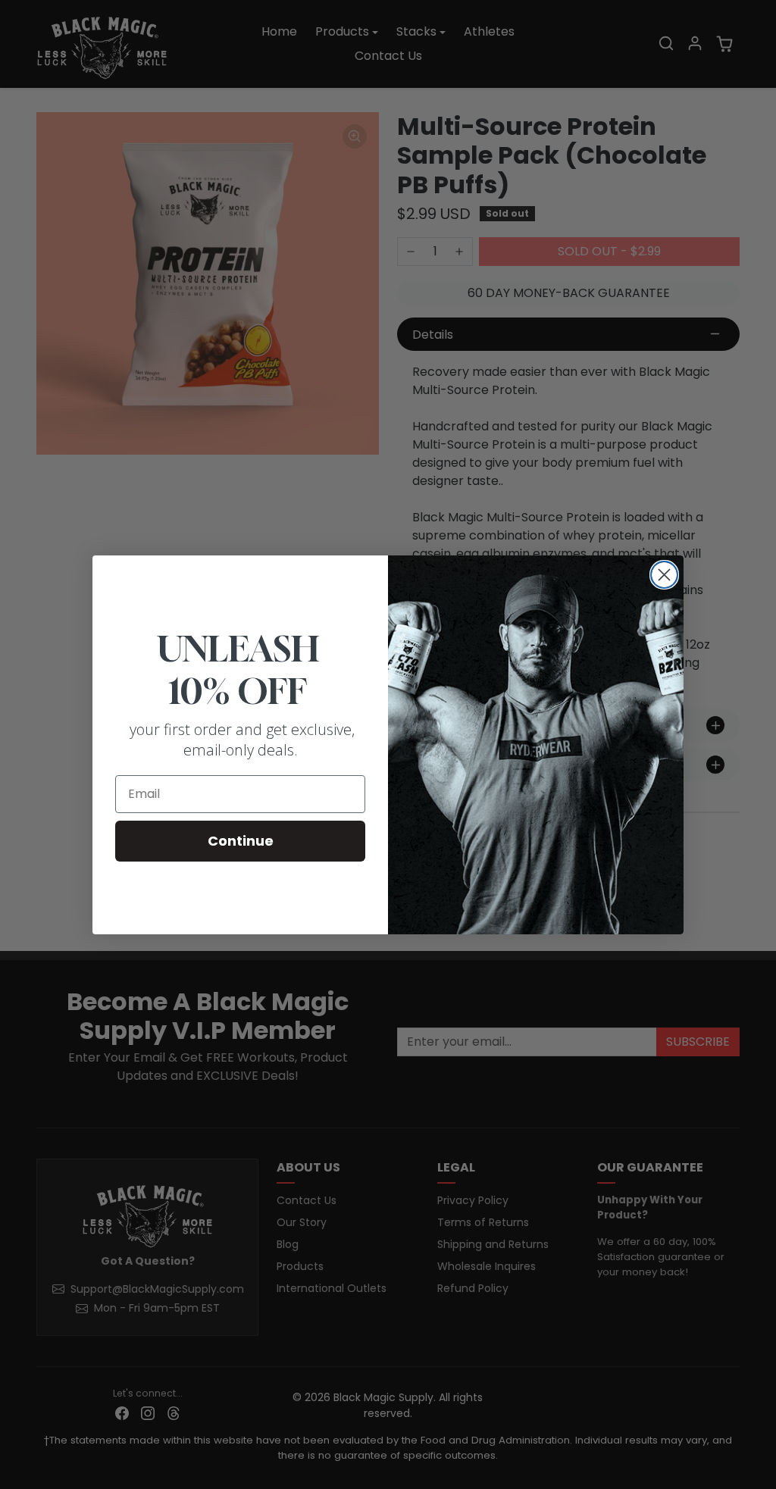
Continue (241, 840)
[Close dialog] (664, 575)
